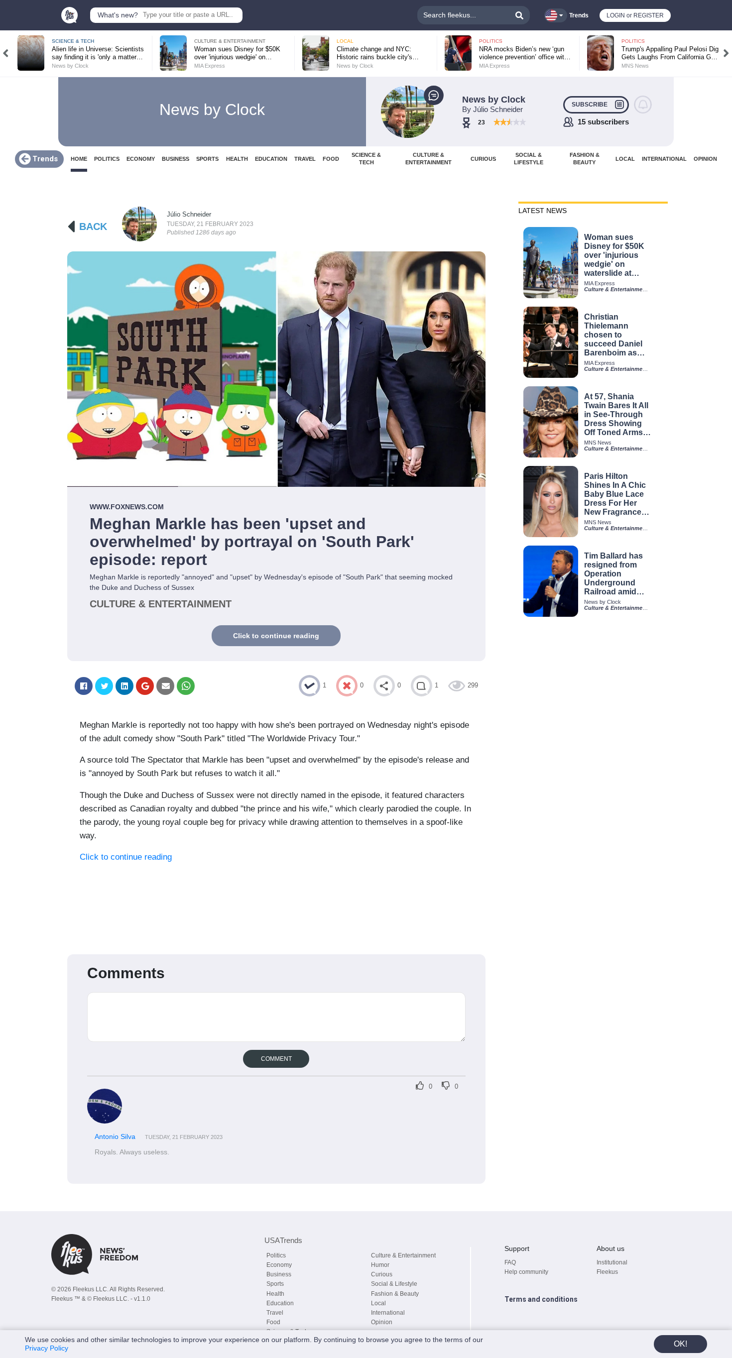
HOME (79, 159)
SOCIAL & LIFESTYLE (528, 158)
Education (280, 1303)
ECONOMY (140, 159)
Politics (276, 1255)
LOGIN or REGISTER (635, 15)
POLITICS (107, 159)
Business (278, 1274)
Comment (276, 1058)
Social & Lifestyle (394, 1283)
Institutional (612, 1262)
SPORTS (207, 159)
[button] (5, 53)
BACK (93, 226)
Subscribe (590, 104)
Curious (381, 1274)
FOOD (331, 159)
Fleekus (607, 1271)
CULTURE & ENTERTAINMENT (428, 158)
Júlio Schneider (189, 214)
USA (283, 1240)
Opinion (381, 1322)
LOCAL (625, 159)
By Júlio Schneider (492, 109)
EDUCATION (271, 159)
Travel (274, 1312)
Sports (275, 1283)
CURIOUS (483, 159)
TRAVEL (305, 159)
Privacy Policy (46, 1348)
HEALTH (237, 159)
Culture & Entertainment (403, 1255)
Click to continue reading (276, 636)
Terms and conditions (541, 1299)
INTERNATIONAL (664, 159)
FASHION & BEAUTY (585, 158)
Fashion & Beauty (395, 1293)
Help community (526, 1271)
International (388, 1312)
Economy (279, 1264)
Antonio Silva (116, 1136)
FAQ (510, 1262)
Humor (380, 1264)
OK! (680, 1344)
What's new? (118, 15)
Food (273, 1322)
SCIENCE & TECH (366, 158)
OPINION (705, 159)
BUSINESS (175, 159)
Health (275, 1293)
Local (378, 1303)
